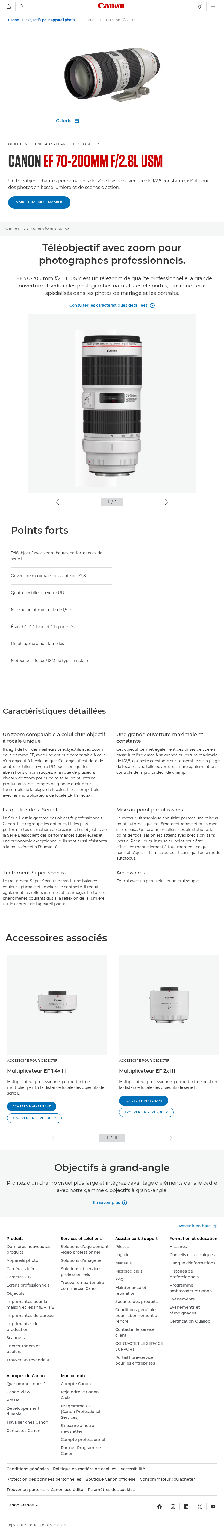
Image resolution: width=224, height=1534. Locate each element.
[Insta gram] (173, 1506)
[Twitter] (200, 1506)
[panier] (8, 6)
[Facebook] (159, 1506)
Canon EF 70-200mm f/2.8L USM (34, 228)
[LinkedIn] (186, 1506)
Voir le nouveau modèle (39, 202)
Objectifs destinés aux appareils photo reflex (54, 144)
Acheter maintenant (32, 1106)
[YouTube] (213, 1506)
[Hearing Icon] (199, 6)
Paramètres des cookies (111, 1489)
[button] (61, 502)
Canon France (21, 1505)
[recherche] (22, 6)
